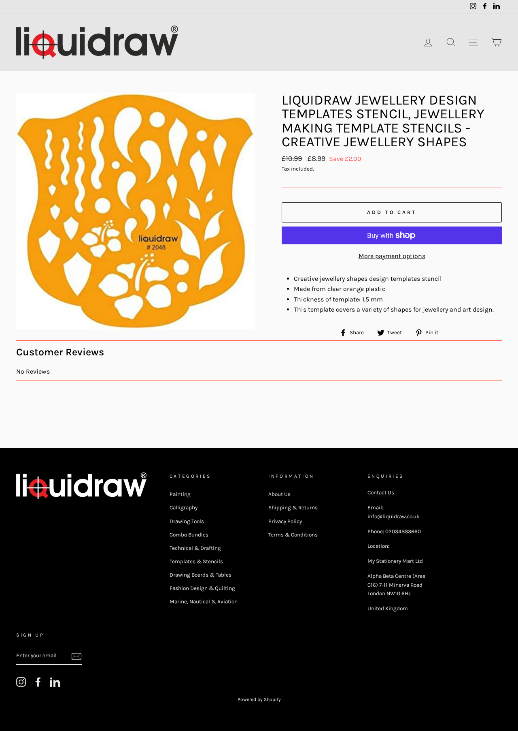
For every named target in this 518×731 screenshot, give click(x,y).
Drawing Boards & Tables (200, 575)
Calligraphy (183, 507)
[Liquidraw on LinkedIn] (55, 682)
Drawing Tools (187, 521)
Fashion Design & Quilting (202, 588)
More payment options (392, 256)
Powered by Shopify (259, 699)
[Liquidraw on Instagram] (21, 682)
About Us (279, 494)
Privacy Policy (285, 521)
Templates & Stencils (196, 561)
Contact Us (380, 492)
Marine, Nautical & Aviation (204, 601)
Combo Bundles (189, 535)
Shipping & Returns (293, 507)
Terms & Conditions (293, 535)
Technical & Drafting (195, 548)
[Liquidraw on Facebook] (38, 682)
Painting (180, 494)
